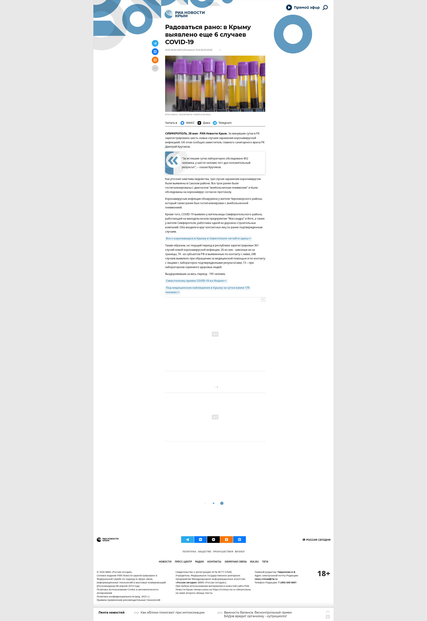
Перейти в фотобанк (202, 114)
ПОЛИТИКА (189, 552)
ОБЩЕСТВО (204, 552)
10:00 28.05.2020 (173, 50)
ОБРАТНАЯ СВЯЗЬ (236, 562)
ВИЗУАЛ (240, 552)
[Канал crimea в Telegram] (187, 539)
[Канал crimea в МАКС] (239, 539)
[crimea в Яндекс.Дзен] (213, 539)
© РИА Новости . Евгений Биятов (178, 114)
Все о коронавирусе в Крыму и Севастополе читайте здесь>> (208, 239)
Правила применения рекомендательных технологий (128, 600)
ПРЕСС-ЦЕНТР (183, 562)
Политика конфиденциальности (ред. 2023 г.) (123, 597)
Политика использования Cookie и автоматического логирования (128, 591)
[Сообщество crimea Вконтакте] (200, 539)
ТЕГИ (265, 562)
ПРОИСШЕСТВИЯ (223, 552)
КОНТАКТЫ (214, 562)
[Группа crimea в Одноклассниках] (226, 539)
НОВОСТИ (165, 562)
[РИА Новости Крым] (184, 14)
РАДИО (199, 562)
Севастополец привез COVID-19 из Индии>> (196, 281)
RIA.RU (254, 562)
